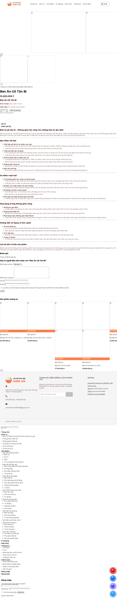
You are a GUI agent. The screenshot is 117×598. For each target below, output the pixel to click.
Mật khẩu (5, 589)
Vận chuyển (7, 569)
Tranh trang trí (9, 529)
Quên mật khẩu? (7, 596)
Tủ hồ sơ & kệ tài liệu (11, 517)
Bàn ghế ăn (28, 87)
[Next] (2, 54)
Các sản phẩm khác (11, 538)
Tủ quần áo (8, 473)
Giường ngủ (8, 469)
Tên (2, 281)
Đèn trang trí (9, 524)
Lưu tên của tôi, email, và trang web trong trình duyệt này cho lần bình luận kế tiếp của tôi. (35, 288)
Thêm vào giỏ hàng (15, 110)
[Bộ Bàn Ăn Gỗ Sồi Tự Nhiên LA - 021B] (13, 329)
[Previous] (0, 54)
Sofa (5, 459)
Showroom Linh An (10, 555)
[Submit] (69, 394)
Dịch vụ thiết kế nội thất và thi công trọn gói (19, 436)
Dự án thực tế (8, 449)
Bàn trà (6, 454)
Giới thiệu (6, 547)
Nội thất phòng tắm (10, 499)
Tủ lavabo (7, 503)
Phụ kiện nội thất (9, 532)
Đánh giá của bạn (7, 264)
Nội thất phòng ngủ (10, 464)
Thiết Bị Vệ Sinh (10, 506)
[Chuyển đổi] (10, 451)
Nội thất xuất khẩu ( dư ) (12, 520)
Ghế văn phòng (10, 494)
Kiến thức (68, 4)
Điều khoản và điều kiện (11, 564)
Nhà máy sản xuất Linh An (12, 552)
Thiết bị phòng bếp (11, 485)
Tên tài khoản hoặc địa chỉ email (13, 584)
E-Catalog (59, 4)
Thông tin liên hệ (9, 557)
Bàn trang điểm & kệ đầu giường (16, 466)
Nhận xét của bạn (7, 278)
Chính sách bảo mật (10, 562)
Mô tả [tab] (3, 124)
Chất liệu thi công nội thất (12, 444)
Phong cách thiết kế (10, 439)
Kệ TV (6, 457)
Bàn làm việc (8, 492)
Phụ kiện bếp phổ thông (13, 480)
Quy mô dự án (8, 446)
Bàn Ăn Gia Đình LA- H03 (91, 365)
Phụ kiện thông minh (12, 471)
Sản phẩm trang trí (10, 522)
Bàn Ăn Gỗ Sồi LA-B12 (62, 365)
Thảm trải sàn (9, 527)
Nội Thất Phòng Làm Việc (12, 490)
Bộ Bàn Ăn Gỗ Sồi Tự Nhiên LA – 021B (13, 338)
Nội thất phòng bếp (16, 87)
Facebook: (91, 383)
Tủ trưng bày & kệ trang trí (14, 462)
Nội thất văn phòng (10, 511)
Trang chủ (33, 4)
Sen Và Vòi (8, 508)
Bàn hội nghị (8, 513)
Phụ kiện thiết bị (10, 536)
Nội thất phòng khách (11, 453)
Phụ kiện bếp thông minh (13, 483)
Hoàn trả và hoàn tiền (10, 566)
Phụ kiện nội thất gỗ (11, 533)
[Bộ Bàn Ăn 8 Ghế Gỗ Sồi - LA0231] (41, 329)
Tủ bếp (6, 488)
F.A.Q (5, 550)
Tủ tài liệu (7, 497)
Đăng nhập (21, 592)
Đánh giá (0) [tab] (6, 126)
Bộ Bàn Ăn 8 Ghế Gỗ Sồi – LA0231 (39, 338)
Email (2, 284)
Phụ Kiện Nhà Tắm (11, 501)
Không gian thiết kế (10, 441)
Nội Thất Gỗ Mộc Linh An (99, 388)
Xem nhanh (4, 331)
